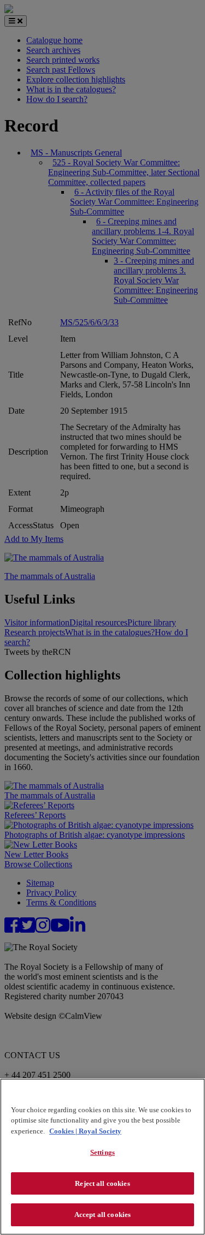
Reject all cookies (102, 1183)
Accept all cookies (102, 1214)
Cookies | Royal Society (85, 1131)
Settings (102, 1152)
